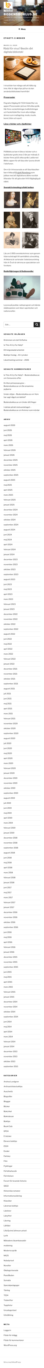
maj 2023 (8, 589)
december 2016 (10, 912)
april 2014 (8, 1032)
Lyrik (6, 1236)
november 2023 (11, 564)
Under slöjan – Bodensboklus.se (17, 394)
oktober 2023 (10, 569)
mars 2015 (8, 987)
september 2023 (11, 574)
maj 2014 (8, 1027)
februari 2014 (9, 1042)
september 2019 (11, 793)
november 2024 (11, 515)
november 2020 (11, 723)
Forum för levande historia (15, 1181)
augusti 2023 (9, 579)
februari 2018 (9, 877)
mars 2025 (8, 495)
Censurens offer (14, 378)
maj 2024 (8, 540)
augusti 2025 (9, 480)
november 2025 (11, 465)
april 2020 (8, 758)
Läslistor (7, 1211)
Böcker (7, 1106)
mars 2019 (8, 823)
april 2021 (8, 709)
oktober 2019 (9, 788)
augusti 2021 (9, 689)
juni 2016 (8, 932)
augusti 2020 (9, 738)
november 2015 (10, 962)
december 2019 (10, 778)
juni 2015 (8, 972)
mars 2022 (8, 654)
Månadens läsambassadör (15, 1241)
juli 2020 (7, 743)
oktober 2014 (9, 1012)
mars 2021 (8, 714)
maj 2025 (8, 485)
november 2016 (10, 917)
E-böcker (7, 1136)
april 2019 (8, 818)
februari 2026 (10, 450)
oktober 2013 (9, 1061)
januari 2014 (9, 1046)
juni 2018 (8, 858)
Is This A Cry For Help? (13, 345)
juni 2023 (8, 584)
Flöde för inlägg (10, 1335)
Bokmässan (9, 1116)
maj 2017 (7, 892)
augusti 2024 (9, 530)
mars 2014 (8, 1037)
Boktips (7, 1121)
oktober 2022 (9, 624)
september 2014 (11, 1017)
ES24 (6, 1146)
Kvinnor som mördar (31, 410)
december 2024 (11, 510)
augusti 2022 (9, 634)
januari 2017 (9, 907)
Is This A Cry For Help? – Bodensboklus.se (21, 375)
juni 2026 (8, 430)
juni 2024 (8, 535)
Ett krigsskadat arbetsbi (14, 350)
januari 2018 (9, 882)
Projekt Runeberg (23, 173)
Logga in (7, 1330)
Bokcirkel (8, 1111)
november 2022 (10, 619)
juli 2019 (7, 803)
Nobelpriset (9, 1260)
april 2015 (8, 982)
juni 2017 (7, 887)
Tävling (7, 1290)
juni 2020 (8, 748)
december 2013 (10, 1051)
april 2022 (8, 649)
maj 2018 (8, 863)
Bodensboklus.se (21, 14)
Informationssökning (13, 1196)
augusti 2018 (9, 853)
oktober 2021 (9, 679)
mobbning (8, 1246)
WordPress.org (10, 1345)
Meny (23, 29)
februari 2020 (10, 768)
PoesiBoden (9, 1275)
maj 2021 (7, 704)
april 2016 (8, 942)
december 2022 (10, 614)
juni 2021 (7, 699)
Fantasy (7, 1156)
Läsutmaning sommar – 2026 (16, 360)
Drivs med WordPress (12, 1362)
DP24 (6, 1131)
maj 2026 (8, 435)
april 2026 (8, 440)
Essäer (7, 1151)
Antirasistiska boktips (13, 1086)
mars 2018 (8, 872)
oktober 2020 (10, 728)
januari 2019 (9, 833)
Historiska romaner (12, 1191)
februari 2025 (10, 500)
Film (5, 1161)
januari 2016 (9, 952)
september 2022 (11, 629)
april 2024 (8, 544)
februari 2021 (9, 718)
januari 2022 (9, 664)
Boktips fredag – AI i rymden (16, 355)
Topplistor (8, 1305)
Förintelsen (9, 1176)
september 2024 (11, 525)
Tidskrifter (8, 1300)
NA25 (6, 1255)
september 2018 (11, 848)
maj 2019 (8, 813)
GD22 (6, 1186)
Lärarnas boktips (11, 1206)
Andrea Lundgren (11, 1082)
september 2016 (11, 927)
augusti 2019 (9, 798)
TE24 (6, 1295)
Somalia (7, 1280)
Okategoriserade (11, 1270)
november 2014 (10, 1007)
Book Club (8, 1126)
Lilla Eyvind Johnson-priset (15, 1231)
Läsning (7, 1221)
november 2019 (10, 783)
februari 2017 (9, 902)
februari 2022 (10, 659)
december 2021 (10, 669)
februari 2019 (9, 828)
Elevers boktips (10, 1141)
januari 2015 (9, 997)
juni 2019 (8, 808)
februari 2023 (10, 604)
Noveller (7, 1265)
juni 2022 (8, 639)
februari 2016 (9, 947)
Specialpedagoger (11, 1285)
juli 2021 (7, 694)
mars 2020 (8, 763)
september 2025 (11, 475)
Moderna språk (10, 1250)
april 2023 (8, 594)
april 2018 (8, 868)
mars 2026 (8, 445)
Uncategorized (10, 1310)
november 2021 (10, 674)
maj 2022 (8, 644)
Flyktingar (8, 1166)
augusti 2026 (9, 425)
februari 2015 (9, 992)
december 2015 (10, 957)
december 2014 (10, 1002)
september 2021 (11, 684)
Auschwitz (8, 1091)
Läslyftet (7, 1216)
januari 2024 (9, 554)
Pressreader (9, 97)
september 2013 (11, 1066)
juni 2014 (8, 1022)
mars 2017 (8, 897)
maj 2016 (8, 937)
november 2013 (10, 1056)
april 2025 (8, 490)
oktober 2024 (10, 520)
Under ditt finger (29, 402)
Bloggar (7, 1101)
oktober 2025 (10, 470)
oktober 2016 (9, 922)
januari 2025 (9, 505)
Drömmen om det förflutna (15, 340)
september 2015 (11, 967)
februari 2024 (10, 549)
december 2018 (10, 838)
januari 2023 (9, 609)
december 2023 (11, 559)
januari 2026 (9, 455)
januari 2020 (9, 773)
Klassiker (8, 1201)
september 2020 (11, 733)
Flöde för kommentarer (14, 1340)
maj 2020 (8, 753)
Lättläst (7, 1226)
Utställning (8, 1315)
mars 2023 (8, 599)
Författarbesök (10, 1171)
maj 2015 (8, 977)
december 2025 (11, 460)
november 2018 (10, 843)
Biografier (8, 1096)
